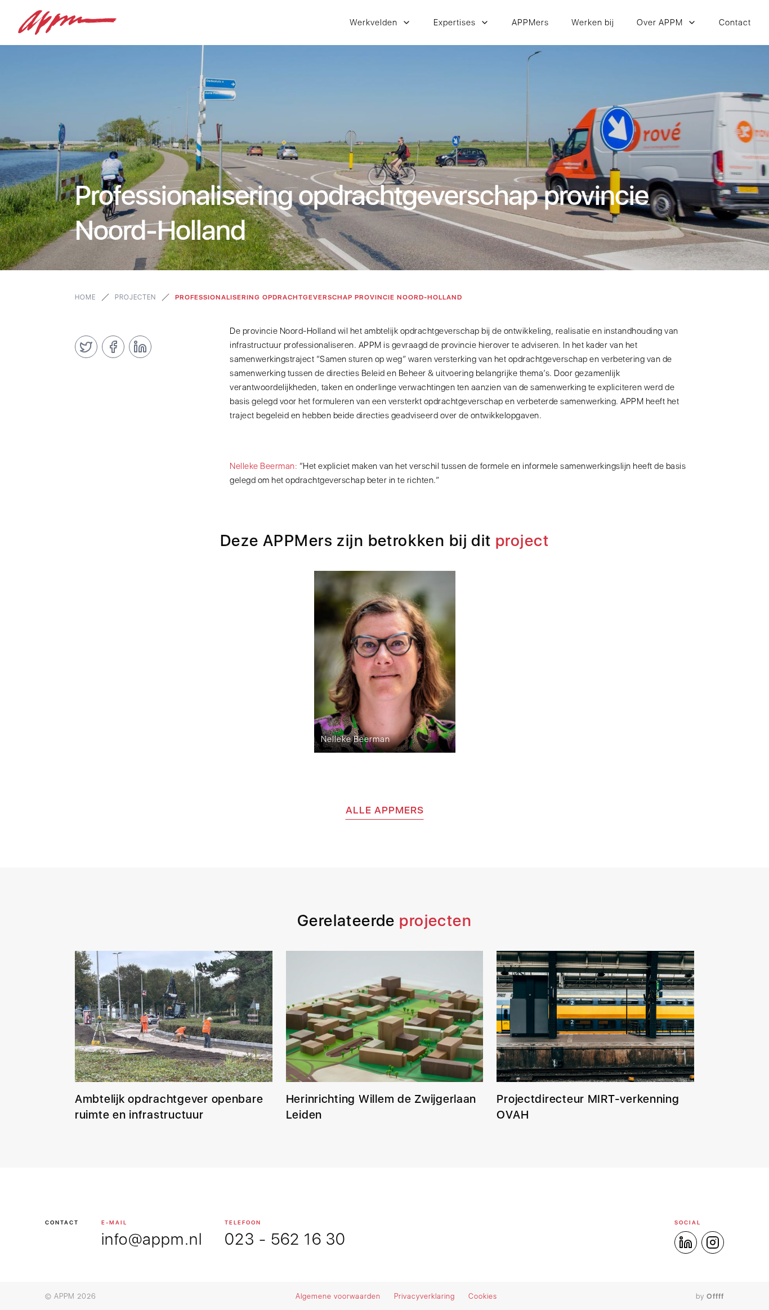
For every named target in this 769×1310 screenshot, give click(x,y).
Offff (715, 1296)
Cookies (482, 1296)
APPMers (530, 22)
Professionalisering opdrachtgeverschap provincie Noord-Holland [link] (318, 297)
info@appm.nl (151, 1239)
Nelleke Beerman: (263, 466)
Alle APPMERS (385, 810)
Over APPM (660, 22)
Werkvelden (373, 22)
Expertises (454, 22)
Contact (735, 22)
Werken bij (592, 22)
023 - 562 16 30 (285, 1239)
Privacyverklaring (424, 1296)
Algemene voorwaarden (338, 1296)
